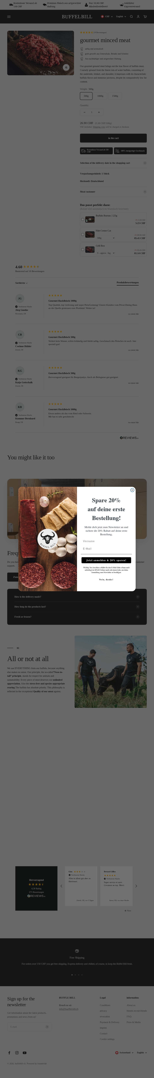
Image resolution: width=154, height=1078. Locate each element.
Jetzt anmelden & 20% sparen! (106, 560)
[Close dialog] (132, 490)
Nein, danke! (106, 579)
